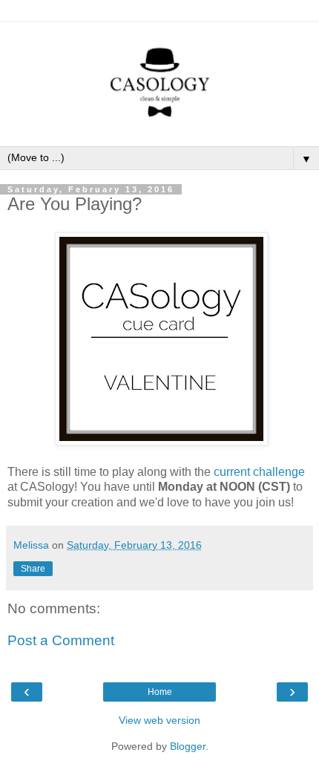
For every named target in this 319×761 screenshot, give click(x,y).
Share (33, 569)
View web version (159, 720)
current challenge (259, 472)
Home (160, 692)
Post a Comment (60, 640)
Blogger (187, 746)
